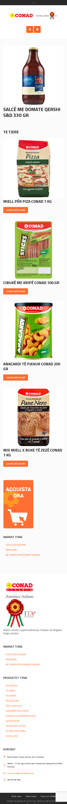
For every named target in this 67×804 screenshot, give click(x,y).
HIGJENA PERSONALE (16, 731)
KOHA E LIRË (12, 736)
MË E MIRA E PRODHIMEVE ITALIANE (23, 555)
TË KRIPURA (11, 685)
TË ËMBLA (10, 690)
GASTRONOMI (12, 721)
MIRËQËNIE (11, 550)
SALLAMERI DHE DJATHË (17, 710)
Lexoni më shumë (15, 210)
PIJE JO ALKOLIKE (14, 705)
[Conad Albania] (33, 16)
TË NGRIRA (11, 695)
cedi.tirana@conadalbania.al (20, 773)
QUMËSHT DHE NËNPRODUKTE (21, 716)
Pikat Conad (31, 796)
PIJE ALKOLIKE (12, 700)
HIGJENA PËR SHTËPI (16, 726)
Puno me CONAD (48, 796)
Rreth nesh (16, 796)
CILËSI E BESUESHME (16, 544)
